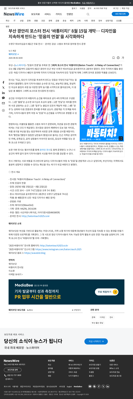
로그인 (116, 8)
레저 (71, 20)
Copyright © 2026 (83, 394)
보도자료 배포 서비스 (16, 8)
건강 (43, 20)
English (69, 387)
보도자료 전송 (114, 372)
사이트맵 (62, 387)
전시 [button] (111, 317)
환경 (93, 20)
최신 (7, 20)
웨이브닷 (14, 54)
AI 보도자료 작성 (100, 8)
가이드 (59, 14)
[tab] (57, 360)
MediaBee (78, 387)
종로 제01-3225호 (74, 392)
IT (14, 20)
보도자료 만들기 (95, 365)
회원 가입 (125, 8)
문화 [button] (93, 317)
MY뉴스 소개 (114, 368)
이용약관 (15, 387)
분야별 (50, 368)
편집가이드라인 (25, 387)
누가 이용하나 (73, 376)
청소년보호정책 (51, 387)
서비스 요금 (72, 372)
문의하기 (9, 379)
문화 (29, 20)
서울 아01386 (18, 394)
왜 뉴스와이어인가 (75, 365)
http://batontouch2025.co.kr (36, 216)
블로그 (74, 8)
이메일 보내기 (16, 274)
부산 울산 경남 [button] (97, 323)
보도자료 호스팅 (115, 376)
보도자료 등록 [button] (13, 370)
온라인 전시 (45, 149)
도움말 (82, 8)
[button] (113, 58)
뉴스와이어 (20, 65)
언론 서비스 (113, 365)
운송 (64, 20)
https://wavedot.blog (34, 253)
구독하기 (77, 310)
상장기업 (109, 20)
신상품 (119, 20)
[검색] (88, 14)
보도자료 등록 (120, 14)
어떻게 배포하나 (74, 368)
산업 (21, 20)
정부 (100, 20)
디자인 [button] (102, 317)
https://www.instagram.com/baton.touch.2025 (58, 249)
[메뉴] (6, 8)
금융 (57, 20)
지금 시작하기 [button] (95, 341)
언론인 (70, 14)
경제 (50, 20)
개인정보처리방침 (39, 387)
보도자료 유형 (94, 368)
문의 (89, 8)
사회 (86, 20)
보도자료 (35, 14)
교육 (79, 20)
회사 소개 (7, 387)
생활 (36, 20)
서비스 (47, 14)
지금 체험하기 (88, 3)
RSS (31, 310)
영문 (7, 26)
